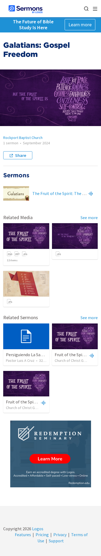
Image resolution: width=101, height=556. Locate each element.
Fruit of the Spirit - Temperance (35, 401)
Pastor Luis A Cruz (20, 360)
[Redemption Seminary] (50, 454)
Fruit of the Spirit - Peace (78, 354)
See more (89, 217)
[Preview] (90, 193)
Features (23, 534)
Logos (37, 528)
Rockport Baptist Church (23, 137)
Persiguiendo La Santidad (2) (32, 354)
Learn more (80, 24)
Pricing (42, 534)
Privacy (60, 534)
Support (56, 540)
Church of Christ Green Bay (76, 360)
